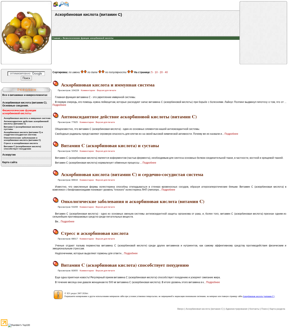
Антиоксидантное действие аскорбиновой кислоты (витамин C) (26, 122)
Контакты (254, 309)
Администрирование (237, 309)
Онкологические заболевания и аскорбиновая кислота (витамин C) (22, 139)
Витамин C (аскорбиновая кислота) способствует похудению (22, 147)
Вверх (180, 309)
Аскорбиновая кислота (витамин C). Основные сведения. (24, 104)
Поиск (264, 309)
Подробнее (59, 105)
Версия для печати (106, 90)
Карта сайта (9, 162)
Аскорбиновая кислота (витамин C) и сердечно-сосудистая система (23, 133)
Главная (56, 38)
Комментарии (88, 90)
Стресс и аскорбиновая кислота (21, 143)
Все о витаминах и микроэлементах (24, 95)
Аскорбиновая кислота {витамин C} (259, 296)
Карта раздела (277, 309)
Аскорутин (9, 154)
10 (156, 72)
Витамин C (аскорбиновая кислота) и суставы (23, 128)
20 (161, 72)
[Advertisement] (145, 46)
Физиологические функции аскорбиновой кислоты (88, 38)
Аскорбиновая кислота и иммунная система (27, 118)
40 (166, 72)
